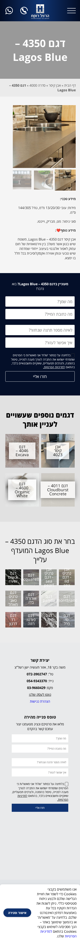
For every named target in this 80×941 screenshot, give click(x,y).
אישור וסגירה (17, 913)
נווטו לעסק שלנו (40, 694)
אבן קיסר (55, 85)
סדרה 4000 (37, 85)
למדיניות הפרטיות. (54, 367)
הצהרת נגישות (40, 701)
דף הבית (70, 85)
